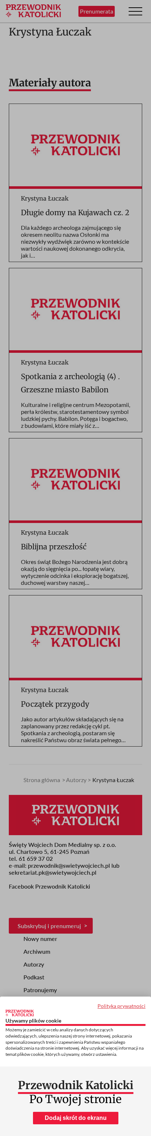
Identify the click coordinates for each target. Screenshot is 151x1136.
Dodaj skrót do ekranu (76, 1118)
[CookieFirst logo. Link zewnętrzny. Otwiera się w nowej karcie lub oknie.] (19, 1013)
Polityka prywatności (121, 1006)
